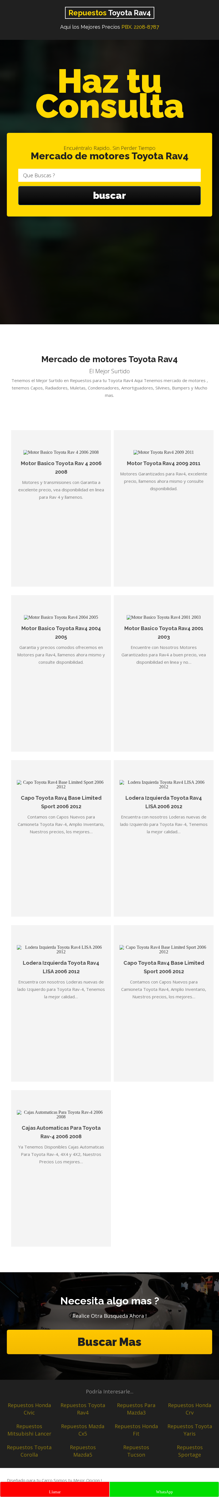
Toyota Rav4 (109, 13)
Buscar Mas (109, 1341)
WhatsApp (164, 1492)
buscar (109, 195)
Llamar (55, 1492)
